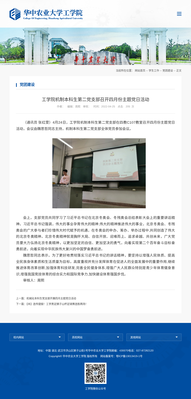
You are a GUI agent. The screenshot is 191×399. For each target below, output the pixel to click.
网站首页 (140, 70)
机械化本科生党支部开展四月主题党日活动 (51, 298)
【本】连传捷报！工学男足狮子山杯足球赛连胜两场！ (57, 303)
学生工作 (154, 70)
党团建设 (167, 70)
